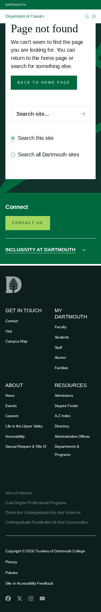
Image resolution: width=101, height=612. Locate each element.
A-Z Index (63, 416)
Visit (8, 331)
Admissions (64, 395)
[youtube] (42, 598)
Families (61, 368)
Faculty (61, 327)
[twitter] (19, 598)
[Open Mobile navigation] (94, 16)
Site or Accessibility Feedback (29, 583)
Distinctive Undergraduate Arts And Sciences (43, 512)
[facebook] (8, 598)
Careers (12, 416)
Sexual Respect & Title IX (25, 446)
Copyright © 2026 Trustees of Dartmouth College (45, 551)
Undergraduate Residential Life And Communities (46, 522)
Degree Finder (66, 406)
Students (62, 337)
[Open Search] (87, 16)
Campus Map (16, 341)
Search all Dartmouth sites (48, 154)
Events (10, 406)
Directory (62, 426)
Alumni (60, 357)
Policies (11, 573)
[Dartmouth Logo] (15, 5)
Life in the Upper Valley (24, 426)
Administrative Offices (72, 436)
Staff (58, 347)
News (10, 395)
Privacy (11, 562)
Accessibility (15, 436)
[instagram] (31, 598)
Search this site (35, 138)
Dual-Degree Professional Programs (36, 502)
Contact (11, 321)
